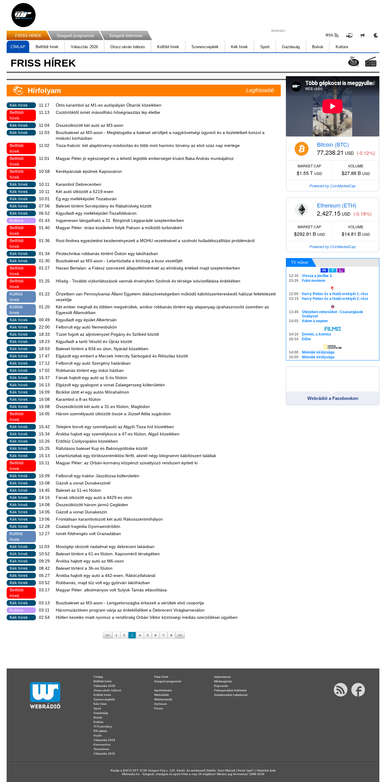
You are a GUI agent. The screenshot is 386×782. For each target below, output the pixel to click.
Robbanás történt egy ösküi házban (90, 370)
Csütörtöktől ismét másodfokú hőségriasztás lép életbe (108, 112)
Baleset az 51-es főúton (78, 490)
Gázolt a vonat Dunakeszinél (83, 483)
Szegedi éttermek (126, 35)
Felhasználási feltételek (230, 690)
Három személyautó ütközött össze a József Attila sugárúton (113, 413)
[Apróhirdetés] (362, 35)
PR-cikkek (100, 731)
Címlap (98, 676)
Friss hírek (161, 676)
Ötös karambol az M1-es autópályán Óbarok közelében (108, 105)
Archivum (160, 704)
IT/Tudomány (102, 726)
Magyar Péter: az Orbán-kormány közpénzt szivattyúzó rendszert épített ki (127, 462)
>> (180, 635)
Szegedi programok (75, 35)
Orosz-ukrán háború (127, 47)
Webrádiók (161, 694)
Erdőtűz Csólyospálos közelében (87, 441)
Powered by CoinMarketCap (332, 185)
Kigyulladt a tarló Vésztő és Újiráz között (94, 341)
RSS (329, 35)
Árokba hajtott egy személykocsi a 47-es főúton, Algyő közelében (117, 434)
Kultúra (342, 47)
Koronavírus (101, 744)
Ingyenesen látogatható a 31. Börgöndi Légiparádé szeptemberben (120, 220)
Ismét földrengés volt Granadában (88, 533)
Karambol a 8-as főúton (78, 399)
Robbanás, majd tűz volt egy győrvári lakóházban (103, 582)
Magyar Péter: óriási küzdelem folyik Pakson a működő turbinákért (119, 227)
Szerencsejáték (205, 47)
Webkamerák (163, 699)
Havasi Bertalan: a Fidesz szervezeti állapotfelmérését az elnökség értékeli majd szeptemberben (148, 268)
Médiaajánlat (223, 681)
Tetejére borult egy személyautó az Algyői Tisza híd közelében (115, 426)
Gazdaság (291, 47)
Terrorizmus (101, 749)
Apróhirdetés (163, 690)
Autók (97, 735)
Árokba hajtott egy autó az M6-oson (90, 561)
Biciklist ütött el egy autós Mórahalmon (92, 392)
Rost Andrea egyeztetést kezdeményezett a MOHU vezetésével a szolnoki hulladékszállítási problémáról (155, 240)
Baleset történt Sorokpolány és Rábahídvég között (103, 206)
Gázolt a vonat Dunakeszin (81, 511)
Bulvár (317, 47)
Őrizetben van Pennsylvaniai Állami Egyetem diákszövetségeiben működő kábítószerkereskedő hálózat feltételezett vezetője (166, 296)
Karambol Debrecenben (78, 184)
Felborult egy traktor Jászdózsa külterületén (97, 475)
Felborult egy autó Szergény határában (93, 363)
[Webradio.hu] (23, 15)
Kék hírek (239, 47)
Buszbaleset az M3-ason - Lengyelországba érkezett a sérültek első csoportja (130, 602)
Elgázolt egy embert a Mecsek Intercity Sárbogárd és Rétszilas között (122, 356)
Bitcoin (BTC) (333, 144)
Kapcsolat (221, 685)
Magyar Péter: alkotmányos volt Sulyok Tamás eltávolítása (111, 589)
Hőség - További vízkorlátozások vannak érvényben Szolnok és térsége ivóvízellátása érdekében (148, 281)
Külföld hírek (168, 47)
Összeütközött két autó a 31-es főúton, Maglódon (103, 406)
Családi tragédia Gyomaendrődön (88, 526)
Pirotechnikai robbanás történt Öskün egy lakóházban (107, 253)
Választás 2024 (104, 740)
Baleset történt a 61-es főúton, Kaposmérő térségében (108, 553)
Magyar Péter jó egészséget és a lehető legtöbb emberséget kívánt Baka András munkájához (145, 158)
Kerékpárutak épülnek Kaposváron (89, 171)
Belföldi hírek (47, 47)
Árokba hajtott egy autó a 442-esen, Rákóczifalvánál (105, 575)
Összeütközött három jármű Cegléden (92, 504)
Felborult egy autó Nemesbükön (86, 327)
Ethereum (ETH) (336, 205)
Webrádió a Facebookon (332, 398)
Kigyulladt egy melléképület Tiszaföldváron (96, 213)
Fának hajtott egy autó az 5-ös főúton (91, 377)
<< (107, 635)
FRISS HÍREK (28, 35)
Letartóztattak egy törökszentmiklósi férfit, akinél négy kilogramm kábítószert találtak (136, 455)
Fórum (158, 708)
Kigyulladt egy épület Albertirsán (86, 319)
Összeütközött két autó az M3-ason (89, 125)
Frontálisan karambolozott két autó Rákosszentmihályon (109, 519)
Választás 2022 (104, 753)
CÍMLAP (18, 47)
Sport (265, 47)
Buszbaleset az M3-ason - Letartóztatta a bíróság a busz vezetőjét (119, 260)
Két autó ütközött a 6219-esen (84, 191)
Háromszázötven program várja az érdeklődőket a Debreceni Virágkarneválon (130, 610)
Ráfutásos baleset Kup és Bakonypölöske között (101, 448)
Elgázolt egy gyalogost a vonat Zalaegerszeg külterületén (110, 384)
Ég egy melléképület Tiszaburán (86, 198)
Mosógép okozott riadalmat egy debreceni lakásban (105, 546)
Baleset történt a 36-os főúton (84, 568)
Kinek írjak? (246, 770)
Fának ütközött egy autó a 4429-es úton (94, 497)
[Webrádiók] (370, 61)
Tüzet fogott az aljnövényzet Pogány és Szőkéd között (107, 334)
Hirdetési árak (266, 770)
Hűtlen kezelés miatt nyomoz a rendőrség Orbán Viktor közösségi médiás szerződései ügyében (147, 617)
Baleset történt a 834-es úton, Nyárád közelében (102, 348)
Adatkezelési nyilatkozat (231, 694)
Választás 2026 (84, 47)
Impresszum (222, 676)
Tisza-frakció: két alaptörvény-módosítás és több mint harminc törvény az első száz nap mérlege (148, 145)
